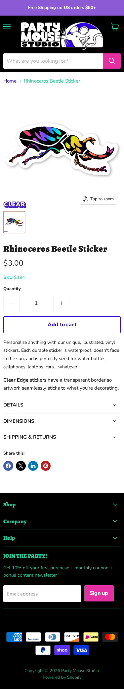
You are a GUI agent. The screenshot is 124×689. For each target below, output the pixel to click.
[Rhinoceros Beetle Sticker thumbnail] (14, 222)
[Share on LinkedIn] (33, 466)
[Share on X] (21, 466)
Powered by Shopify (62, 677)
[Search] (112, 61)
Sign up (99, 593)
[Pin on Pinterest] (46, 466)
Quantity (12, 288)
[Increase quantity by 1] (62, 303)
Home (10, 81)
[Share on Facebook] (8, 466)
